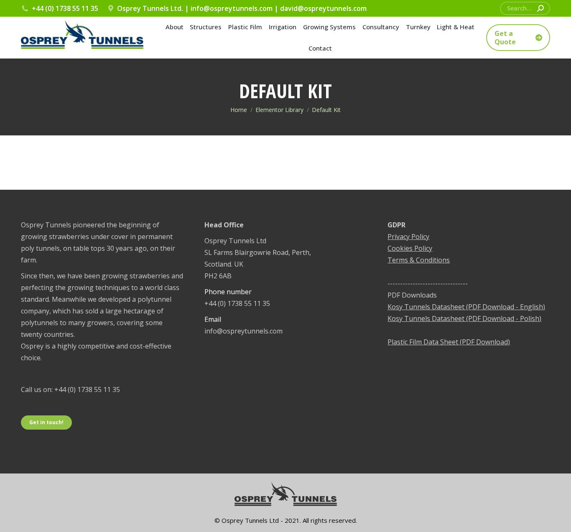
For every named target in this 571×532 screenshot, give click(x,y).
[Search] (540, 8)
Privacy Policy (408, 236)
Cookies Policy (409, 248)
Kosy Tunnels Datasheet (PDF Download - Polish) (464, 318)
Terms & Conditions (418, 260)
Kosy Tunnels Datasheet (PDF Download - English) (466, 306)
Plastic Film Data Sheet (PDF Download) (448, 341)
